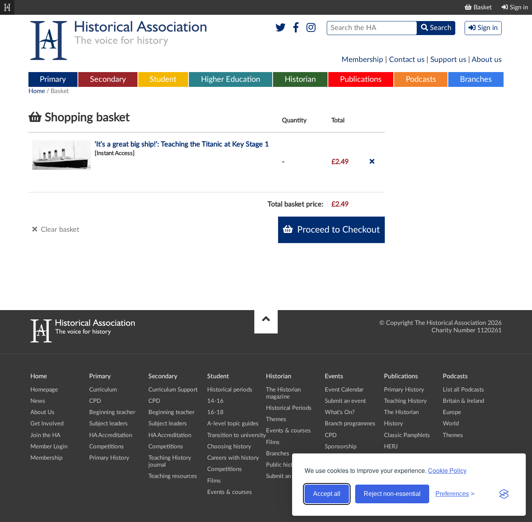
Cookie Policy (447, 470)
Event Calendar (344, 390)
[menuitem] (53, 80)
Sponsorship (340, 447)
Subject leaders (108, 424)
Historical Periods (289, 408)
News (37, 401)
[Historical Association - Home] (82, 340)
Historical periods (229, 390)
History (393, 424)
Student (163, 79)
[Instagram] (311, 28)
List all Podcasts (463, 390)
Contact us (407, 59)
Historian (300, 79)
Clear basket (59, 229)
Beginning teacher (112, 412)
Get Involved (46, 424)
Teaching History (405, 401)
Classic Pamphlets (407, 435)
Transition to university (236, 435)
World (451, 424)
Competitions (106, 447)
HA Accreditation (110, 435)
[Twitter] (280, 28)
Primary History (109, 458)
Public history (283, 465)
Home (36, 91)
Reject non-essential (392, 493)
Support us (448, 59)
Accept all (326, 493)
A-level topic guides (233, 424)
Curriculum (103, 390)
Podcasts (421, 79)
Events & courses (229, 492)
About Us (42, 412)
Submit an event (286, 476)
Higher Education (230, 79)
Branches (476, 79)
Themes (276, 419)
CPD (95, 401)
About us (487, 59)
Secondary (108, 79)
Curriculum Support (172, 390)
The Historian (401, 412)
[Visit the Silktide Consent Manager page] (504, 494)
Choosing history (229, 447)
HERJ (391, 447)
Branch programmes (350, 424)
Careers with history (233, 458)
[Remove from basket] (372, 162)
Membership (362, 59)
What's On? (340, 412)
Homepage (44, 390)
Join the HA (45, 435)
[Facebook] (295, 28)
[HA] (7, 7)
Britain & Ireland (463, 401)
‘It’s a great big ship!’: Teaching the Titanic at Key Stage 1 (182, 144)
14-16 (215, 401)
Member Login (48, 447)
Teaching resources (172, 476)
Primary (53, 79)
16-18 (215, 412)
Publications (361, 79)
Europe (452, 412)
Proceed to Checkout (337, 229)
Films (214, 481)
